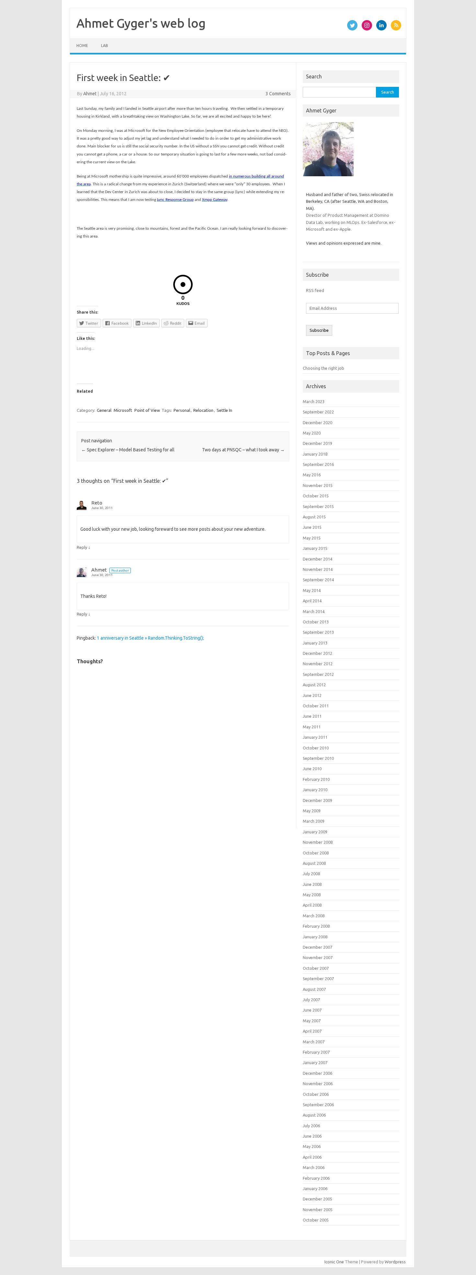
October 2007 (316, 968)
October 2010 (316, 748)
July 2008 (311, 873)
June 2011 (312, 716)
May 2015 (312, 538)
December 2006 (317, 1073)
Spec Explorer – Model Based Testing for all (128, 449)
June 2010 (312, 768)
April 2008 (312, 905)
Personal (182, 410)
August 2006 (314, 1115)
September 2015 (318, 506)
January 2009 (315, 831)
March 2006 (313, 1167)
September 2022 (318, 412)
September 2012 (318, 674)
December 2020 (317, 422)
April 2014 (312, 600)
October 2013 (316, 622)
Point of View (147, 410)
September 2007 (318, 978)
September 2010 (318, 758)
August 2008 (314, 863)
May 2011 (312, 726)
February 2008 (316, 926)
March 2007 (313, 1041)
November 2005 (318, 1209)
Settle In (224, 410)
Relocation (203, 410)
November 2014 (318, 569)
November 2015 (318, 485)
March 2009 (313, 821)
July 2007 (311, 999)
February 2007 (316, 1052)
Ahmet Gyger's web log (141, 23)
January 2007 (315, 1062)
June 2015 (312, 527)
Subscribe (319, 330)
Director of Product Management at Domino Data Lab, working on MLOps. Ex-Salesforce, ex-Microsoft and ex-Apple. (350, 222)
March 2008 (313, 915)
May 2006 (312, 1146)
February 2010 (316, 779)
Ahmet (89, 93)
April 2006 (312, 1157)
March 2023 (313, 401)
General (104, 410)
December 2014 (317, 559)
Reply (82, 547)
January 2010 (315, 789)
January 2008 (315, 936)
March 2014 (313, 611)
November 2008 (318, 842)
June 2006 (312, 1136)
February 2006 (316, 1178)
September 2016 (318, 464)
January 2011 (315, 737)
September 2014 (318, 579)
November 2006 (318, 1083)
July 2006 (311, 1125)
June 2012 (312, 695)
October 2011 (316, 705)
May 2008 (312, 894)
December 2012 (317, 653)
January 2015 (315, 548)
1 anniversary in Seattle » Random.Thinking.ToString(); (150, 638)
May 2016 (312, 474)
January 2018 (315, 454)
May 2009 (312, 810)
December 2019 (317, 443)
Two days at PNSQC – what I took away (243, 449)
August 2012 (314, 684)
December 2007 (317, 947)
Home (82, 45)
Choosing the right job (323, 368)
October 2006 (316, 1094)
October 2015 (316, 495)
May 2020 (312, 433)
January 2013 (315, 643)
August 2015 (314, 517)
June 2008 (312, 884)
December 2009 (317, 800)
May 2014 (312, 590)
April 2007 (312, 1031)
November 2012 (318, 663)
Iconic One (334, 1261)
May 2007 (312, 1020)
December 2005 (317, 1199)
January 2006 (315, 1188)
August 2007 (314, 989)
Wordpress (395, 1261)
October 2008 (316, 853)
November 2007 (318, 957)
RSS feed (315, 290)
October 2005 (316, 1220)
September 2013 (318, 632)
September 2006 (318, 1104)
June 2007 (312, 1010)
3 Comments (278, 93)
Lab (104, 45)
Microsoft (123, 410)
